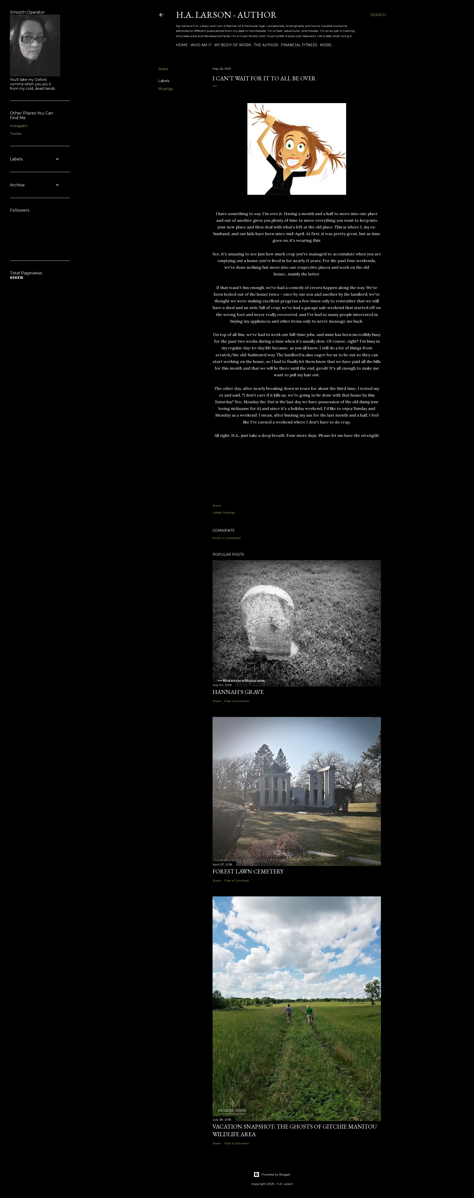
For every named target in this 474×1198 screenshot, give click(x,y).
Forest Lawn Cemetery (248, 871)
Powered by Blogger (276, 1174)
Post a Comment (227, 538)
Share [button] (163, 69)
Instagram (19, 126)
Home (182, 45)
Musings (165, 89)
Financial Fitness (299, 45)
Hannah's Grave (238, 692)
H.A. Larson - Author (226, 15)
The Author (266, 45)
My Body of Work (232, 45)
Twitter (16, 134)
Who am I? (201, 45)
